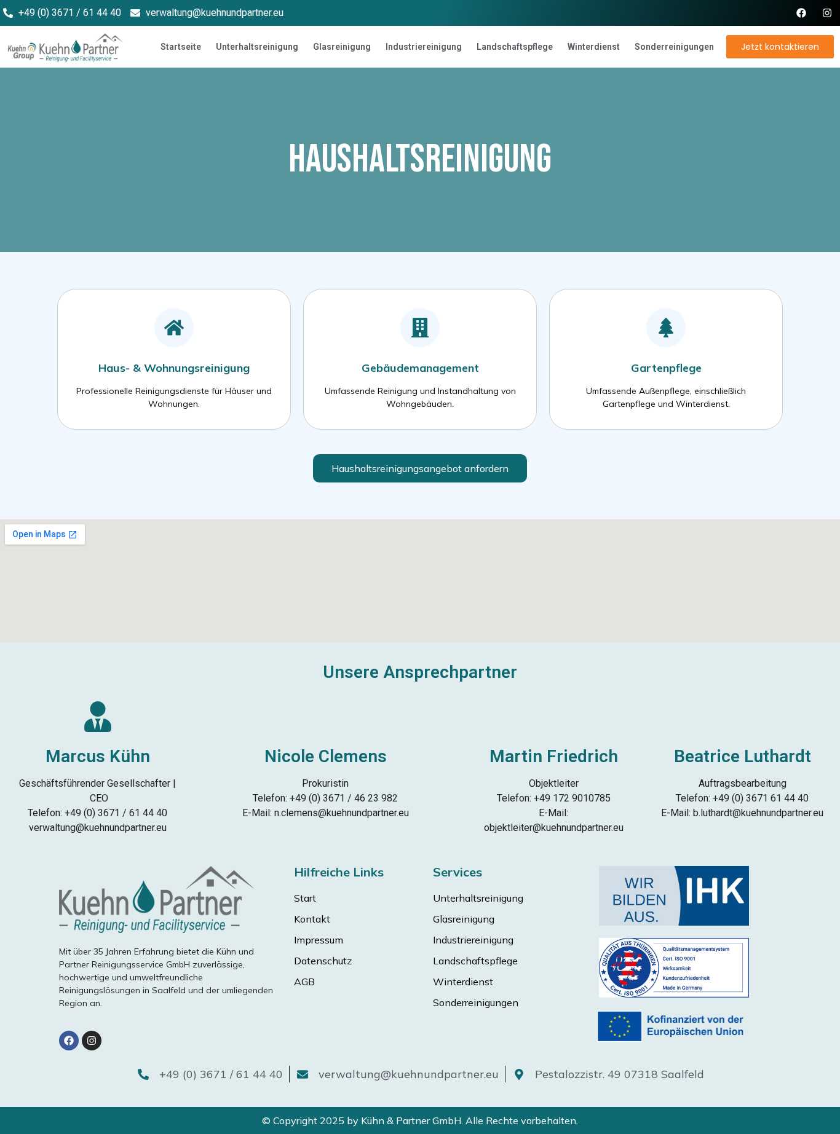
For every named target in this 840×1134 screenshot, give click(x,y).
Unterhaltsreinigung (257, 47)
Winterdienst (594, 47)
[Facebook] (801, 13)
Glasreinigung (342, 47)
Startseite (180, 47)
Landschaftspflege (515, 47)
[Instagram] (827, 13)
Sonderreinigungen (674, 47)
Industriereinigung (424, 47)
